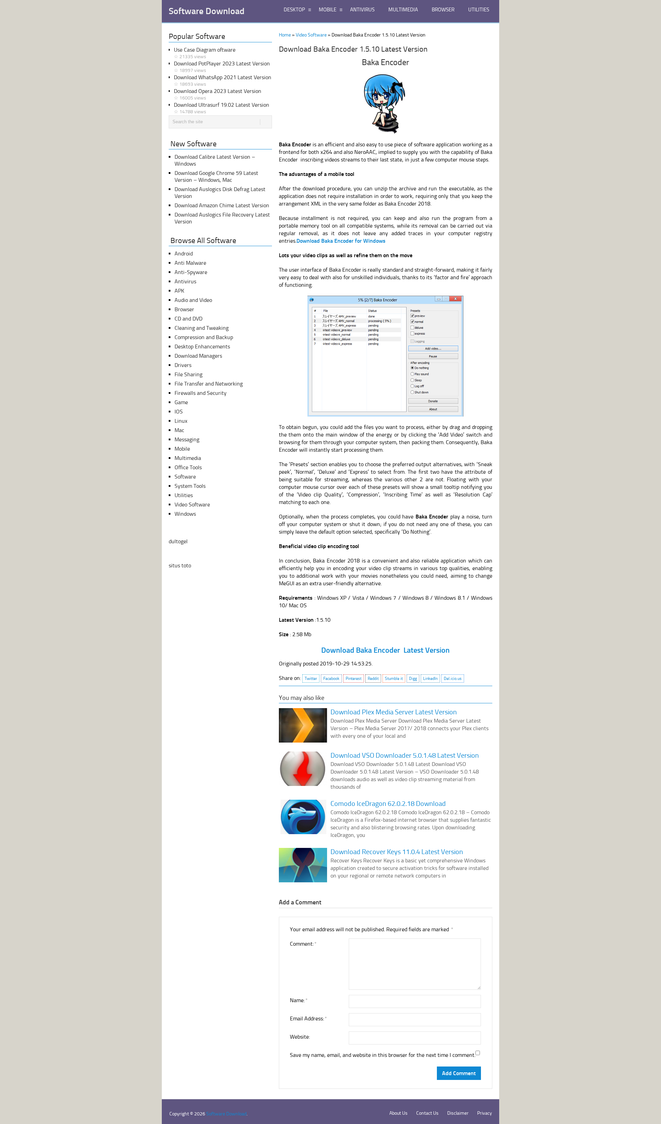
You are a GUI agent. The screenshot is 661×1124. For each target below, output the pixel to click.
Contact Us (427, 1113)
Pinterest (353, 678)
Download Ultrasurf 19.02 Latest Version (221, 108)
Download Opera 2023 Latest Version (217, 94)
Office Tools (188, 467)
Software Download (206, 11)
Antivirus (185, 281)
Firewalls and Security (201, 393)
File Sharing (188, 374)
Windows (185, 514)
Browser (184, 309)
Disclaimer (458, 1113)
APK (179, 290)
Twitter (311, 678)
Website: (300, 1036)
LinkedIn (430, 678)
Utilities (184, 495)
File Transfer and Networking (209, 383)
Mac (179, 430)
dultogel (178, 541)
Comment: (303, 944)
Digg (413, 678)
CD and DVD (188, 318)
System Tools (190, 486)
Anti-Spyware (191, 272)
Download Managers (198, 356)
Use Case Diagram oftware (204, 53)
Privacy (484, 1113)
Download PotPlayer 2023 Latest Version (222, 66)
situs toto (180, 565)
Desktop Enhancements (202, 346)
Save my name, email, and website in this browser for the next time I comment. (382, 1055)
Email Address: (308, 1018)
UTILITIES (478, 10)
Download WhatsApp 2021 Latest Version (222, 80)
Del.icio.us (453, 678)
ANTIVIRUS (362, 10)
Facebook (331, 678)
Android (184, 253)
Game (181, 402)
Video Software (311, 35)
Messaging (187, 439)
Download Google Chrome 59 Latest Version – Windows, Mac (216, 176)
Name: (298, 1000)
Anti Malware (190, 263)
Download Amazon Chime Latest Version (222, 205)
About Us (398, 1113)
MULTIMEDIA (403, 10)
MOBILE (327, 10)
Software (185, 476)
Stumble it (394, 678)
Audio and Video (193, 300)
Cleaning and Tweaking (202, 328)
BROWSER (443, 10)
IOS (179, 411)
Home (285, 35)
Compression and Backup (204, 337)
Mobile (182, 448)
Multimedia (188, 458)
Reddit (373, 678)
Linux (181, 421)
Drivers (183, 365)
